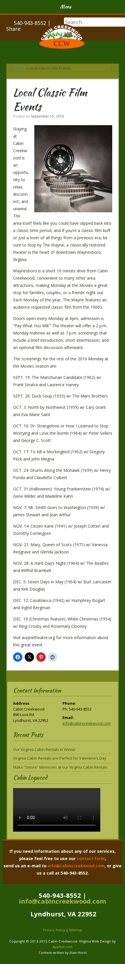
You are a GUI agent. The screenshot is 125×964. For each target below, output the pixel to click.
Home (20, 68)
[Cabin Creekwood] (62, 37)
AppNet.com (63, 947)
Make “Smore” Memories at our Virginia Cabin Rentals (60, 767)
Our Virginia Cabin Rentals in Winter (44, 749)
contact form (91, 858)
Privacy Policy (54, 930)
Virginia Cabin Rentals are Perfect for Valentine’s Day (59, 758)
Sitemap (75, 930)
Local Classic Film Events (50, 99)
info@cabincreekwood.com (86, 723)
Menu (65, 6)
